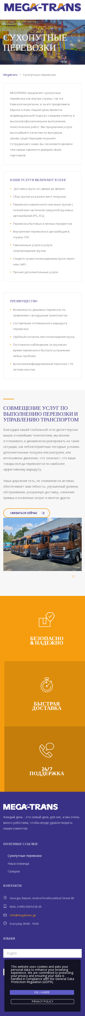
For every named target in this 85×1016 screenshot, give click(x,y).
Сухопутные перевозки (25, 856)
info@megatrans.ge (23, 915)
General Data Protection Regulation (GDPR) (42, 980)
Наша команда (18, 863)
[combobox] (42, 953)
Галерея (14, 871)
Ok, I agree (42, 992)
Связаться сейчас (23, 513)
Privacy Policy (42, 1001)
